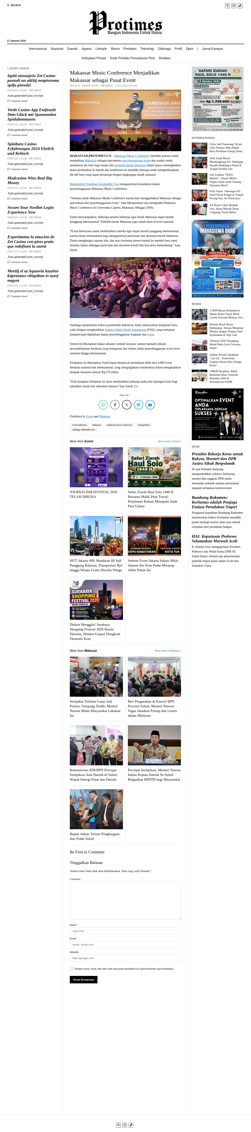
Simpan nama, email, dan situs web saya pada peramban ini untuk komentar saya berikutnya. (124, 968)
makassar (96, 425)
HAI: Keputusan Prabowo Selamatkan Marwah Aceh (214, 538)
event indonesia (79, 425)
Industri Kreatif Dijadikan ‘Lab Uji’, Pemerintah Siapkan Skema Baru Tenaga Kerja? (225, 360)
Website (74, 952)
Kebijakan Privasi (94, 58)
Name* (73, 925)
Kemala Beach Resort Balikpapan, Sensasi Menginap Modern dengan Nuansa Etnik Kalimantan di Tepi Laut (226, 329)
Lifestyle (101, 48)
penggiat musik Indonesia (130, 165)
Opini (189, 48)
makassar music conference (119, 425)
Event (89, 416)
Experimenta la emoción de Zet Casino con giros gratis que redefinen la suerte (30, 242)
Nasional (57, 48)
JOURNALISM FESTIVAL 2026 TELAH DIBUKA (93, 494)
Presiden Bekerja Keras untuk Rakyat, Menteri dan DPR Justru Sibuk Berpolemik (217, 459)
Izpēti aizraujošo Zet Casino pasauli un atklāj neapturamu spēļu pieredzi (33, 80)
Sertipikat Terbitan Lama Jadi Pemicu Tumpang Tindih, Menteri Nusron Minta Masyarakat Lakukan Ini (95, 708)
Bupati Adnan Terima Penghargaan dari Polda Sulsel (95, 836)
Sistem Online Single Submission (125, 329)
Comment (75, 879)
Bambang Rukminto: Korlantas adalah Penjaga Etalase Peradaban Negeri (214, 502)
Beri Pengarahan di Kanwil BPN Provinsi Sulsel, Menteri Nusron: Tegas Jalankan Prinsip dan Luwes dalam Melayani (152, 708)
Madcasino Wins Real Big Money (29, 180)
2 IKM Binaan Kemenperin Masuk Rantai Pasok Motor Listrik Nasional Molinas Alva (226, 314)
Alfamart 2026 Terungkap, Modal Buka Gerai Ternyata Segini (225, 344)
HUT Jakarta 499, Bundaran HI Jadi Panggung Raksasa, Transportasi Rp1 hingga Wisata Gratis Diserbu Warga (96, 565)
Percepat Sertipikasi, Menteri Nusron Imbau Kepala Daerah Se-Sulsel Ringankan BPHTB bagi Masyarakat (154, 774)
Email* (73, 938)
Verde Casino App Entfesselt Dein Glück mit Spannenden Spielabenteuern (31, 114)
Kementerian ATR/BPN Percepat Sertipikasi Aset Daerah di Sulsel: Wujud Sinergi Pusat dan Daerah (94, 774)
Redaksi (164, 58)
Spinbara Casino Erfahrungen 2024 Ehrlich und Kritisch (30, 149)
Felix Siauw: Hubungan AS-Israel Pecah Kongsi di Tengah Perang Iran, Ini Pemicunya (226, 195)
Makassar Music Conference (132, 155)
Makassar (91, 160)
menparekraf (144, 425)
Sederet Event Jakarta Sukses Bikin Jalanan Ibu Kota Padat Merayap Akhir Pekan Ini (153, 565)
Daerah (72, 48)
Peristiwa (130, 48)
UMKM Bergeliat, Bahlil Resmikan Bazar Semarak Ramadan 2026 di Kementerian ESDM (224, 376)
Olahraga (164, 48)
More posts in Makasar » (168, 650)
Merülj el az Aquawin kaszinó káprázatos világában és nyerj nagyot (32, 276)
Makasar (104, 416)
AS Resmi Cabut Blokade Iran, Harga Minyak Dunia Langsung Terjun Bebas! (224, 209)
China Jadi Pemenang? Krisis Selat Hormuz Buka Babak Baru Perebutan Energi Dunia (226, 148)
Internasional (38, 48)
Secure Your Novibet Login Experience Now (30, 210)
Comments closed (18, 101)
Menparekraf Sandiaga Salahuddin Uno (94, 184)
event (150, 334)
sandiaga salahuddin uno (83, 429)
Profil (178, 48)
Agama (87, 48)
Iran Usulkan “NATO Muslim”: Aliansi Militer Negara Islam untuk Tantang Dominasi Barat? (225, 180)
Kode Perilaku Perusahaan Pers (132, 58)
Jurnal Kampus (212, 48)
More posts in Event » (169, 441)
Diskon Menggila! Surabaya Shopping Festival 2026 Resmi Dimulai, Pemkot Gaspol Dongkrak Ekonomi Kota (95, 632)
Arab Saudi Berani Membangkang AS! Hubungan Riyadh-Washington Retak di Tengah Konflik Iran (226, 163)
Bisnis (115, 48)
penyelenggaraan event (136, 160)
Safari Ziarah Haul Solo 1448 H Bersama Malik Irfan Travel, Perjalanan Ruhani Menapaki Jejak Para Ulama (152, 499)
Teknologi (147, 48)
